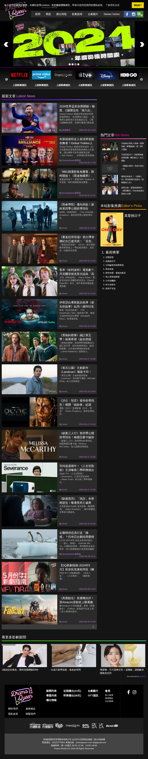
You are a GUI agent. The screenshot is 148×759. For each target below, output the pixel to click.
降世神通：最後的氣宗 (116, 273)
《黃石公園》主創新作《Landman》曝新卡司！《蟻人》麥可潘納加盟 (75, 371)
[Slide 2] (73, 64)
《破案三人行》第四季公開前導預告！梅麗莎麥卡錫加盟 (76, 437)
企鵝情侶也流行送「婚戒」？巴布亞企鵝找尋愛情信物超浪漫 (76, 536)
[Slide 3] (75, 64)
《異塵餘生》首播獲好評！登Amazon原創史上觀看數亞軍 (76, 602)
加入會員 (109, 695)
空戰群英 (110, 257)
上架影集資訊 (129, 85)
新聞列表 (51, 690)
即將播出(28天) (72, 695)
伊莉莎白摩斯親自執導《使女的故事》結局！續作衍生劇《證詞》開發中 (76, 306)
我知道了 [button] (138, 5)
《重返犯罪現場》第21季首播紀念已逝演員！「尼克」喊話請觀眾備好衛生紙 (76, 241)
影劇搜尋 (77, 14)
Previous (6, 79)
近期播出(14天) (72, 690)
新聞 (37, 14)
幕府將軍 (112, 252)
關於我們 (13, 708)
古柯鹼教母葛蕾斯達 (115, 265)
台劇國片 (93, 14)
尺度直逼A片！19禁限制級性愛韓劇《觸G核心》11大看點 (132, 158)
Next (141, 79)
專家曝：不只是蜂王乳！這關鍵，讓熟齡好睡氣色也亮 (122, 671)
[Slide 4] (78, 64)
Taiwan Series (111, 14)
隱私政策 (13, 714)
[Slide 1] (70, 64)
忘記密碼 (109, 701)
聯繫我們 (31, 714)
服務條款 (31, 708)
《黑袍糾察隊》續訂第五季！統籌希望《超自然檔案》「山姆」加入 (75, 339)
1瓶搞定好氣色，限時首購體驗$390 (20, 670)
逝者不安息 (111, 288)
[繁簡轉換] (140, 14)
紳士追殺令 (111, 284)
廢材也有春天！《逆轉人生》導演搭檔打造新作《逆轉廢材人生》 (132, 179)
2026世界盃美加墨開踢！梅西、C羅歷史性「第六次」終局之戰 (77, 110)
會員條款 (109, 698)
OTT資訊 (93, 695)
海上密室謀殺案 (113, 277)
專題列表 (51, 695)
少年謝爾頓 (111, 281)
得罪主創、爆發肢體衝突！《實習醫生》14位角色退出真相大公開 (132, 191)
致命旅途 (110, 269)
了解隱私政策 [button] (113, 5)
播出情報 (61, 14)
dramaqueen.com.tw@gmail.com (91, 742)
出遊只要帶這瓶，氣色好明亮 (66, 670)
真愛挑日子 (111, 261)
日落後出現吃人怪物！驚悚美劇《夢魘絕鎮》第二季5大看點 (132, 146)
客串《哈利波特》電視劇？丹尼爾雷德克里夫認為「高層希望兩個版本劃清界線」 (76, 274)
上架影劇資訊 (20, 85)
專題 (48, 14)
